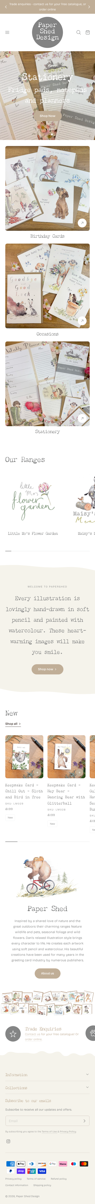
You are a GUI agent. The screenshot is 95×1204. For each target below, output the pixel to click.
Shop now (45, 669)
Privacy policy (13, 1178)
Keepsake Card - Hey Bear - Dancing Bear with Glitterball (66, 794)
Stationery (47, 430)
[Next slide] (89, 7)
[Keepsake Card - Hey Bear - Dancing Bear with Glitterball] (67, 756)
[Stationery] (47, 95)
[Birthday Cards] (47, 188)
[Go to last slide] (6, 7)
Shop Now (47, 116)
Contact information (16, 1185)
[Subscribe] (84, 1120)
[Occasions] (47, 286)
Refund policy (58, 1178)
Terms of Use (49, 1131)
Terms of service (36, 1178)
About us (47, 973)
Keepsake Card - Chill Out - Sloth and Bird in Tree (24, 791)
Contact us (32, 1034)
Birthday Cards (47, 235)
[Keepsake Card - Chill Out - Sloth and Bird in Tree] (24, 756)
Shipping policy (42, 1185)
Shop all (11, 724)
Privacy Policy (68, 1131)
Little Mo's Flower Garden (33, 533)
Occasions (48, 333)
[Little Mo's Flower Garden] (32, 500)
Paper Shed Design (28, 1196)
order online (33, 1039)
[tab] (43, 134)
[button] (7, 32)
